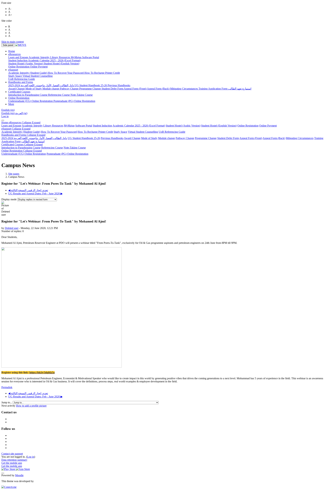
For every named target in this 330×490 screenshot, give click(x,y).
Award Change (132, 138)
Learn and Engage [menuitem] (18, 57)
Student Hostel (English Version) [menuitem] (61, 63)
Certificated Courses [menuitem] (19, 91)
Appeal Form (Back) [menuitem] (158, 88)
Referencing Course (52, 147)
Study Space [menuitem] (15, 75)
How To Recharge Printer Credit (95, 131)
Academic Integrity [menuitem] (39, 57)
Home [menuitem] (11, 51)
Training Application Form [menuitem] (213, 88)
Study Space (120, 131)
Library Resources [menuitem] (60, 57)
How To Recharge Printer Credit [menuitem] (102, 72)
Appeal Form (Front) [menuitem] (135, 88)
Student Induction (102, 125)
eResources (24, 122)
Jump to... (7, 402)
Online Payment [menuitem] (39, 66)
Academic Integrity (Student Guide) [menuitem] (28, 72)
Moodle (19, 475)
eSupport (15, 128)
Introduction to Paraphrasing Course (21, 147)
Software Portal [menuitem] (90, 57)
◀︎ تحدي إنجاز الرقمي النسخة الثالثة (28, 190)
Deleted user (11, 228)
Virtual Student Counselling (143, 131)
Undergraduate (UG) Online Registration (23, 153)
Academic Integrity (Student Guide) (20, 131)
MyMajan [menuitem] (76, 57)
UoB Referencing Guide (172, 131)
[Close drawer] (2, 120)
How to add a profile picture (31, 405)
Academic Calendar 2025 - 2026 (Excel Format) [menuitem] (54, 60)
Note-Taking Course (75, 147)
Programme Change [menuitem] (90, 88)
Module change (166, 138)
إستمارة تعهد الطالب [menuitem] (239, 88)
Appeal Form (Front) (250, 138)
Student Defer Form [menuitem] (113, 88)
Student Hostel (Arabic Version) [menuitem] (26, 63)
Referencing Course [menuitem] (59, 94)
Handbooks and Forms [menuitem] (20, 82)
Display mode (9, 199)
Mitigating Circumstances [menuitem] (184, 88)
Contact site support (12, 453)
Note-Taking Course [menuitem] (81, 94)
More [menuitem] (11, 104)
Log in (5, 116)
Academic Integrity (32, 125)
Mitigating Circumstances (300, 138)
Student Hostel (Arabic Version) (183, 125)
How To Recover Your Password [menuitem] (66, 72)
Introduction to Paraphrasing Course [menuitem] (28, 94)
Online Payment (268, 125)
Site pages (13, 173)
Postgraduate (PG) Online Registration (67, 153)
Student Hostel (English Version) (219, 125)
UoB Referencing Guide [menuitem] (21, 79)
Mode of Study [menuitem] (33, 88)
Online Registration (247, 125)
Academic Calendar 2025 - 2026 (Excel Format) (139, 125)
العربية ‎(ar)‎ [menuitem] (21, 113)
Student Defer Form (228, 138)
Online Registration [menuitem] (19, 66)
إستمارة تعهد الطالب (33, 141)
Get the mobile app (11, 462)
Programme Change (206, 138)
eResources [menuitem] (14, 54)
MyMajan (69, 125)
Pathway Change (185, 138)
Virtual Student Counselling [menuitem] (38, 75)
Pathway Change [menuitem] (69, 88)
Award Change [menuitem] (16, 88)
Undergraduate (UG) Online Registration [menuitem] (30, 101)
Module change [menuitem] (51, 88)
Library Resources (53, 125)
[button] (8, 109)
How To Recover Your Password (59, 131)
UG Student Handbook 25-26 (84, 138)
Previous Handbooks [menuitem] (119, 85)
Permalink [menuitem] (6, 387)
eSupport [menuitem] (13, 69)
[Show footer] (2, 473)
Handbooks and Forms (23, 134)
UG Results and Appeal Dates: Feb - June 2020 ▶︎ (35, 193)
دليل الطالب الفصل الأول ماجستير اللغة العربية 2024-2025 (34, 138)
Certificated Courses (22, 144)
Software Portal (83, 125)
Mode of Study (149, 138)
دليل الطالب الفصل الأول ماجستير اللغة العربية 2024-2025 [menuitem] (41, 85)
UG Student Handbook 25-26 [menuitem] (91, 85)
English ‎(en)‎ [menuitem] (8, 113)
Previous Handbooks (112, 138)
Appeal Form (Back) (274, 138)
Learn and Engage (11, 125)
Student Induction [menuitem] (18, 60)
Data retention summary (14, 459)
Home (5, 122)
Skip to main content (12, 41)
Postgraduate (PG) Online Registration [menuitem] (74, 101)
